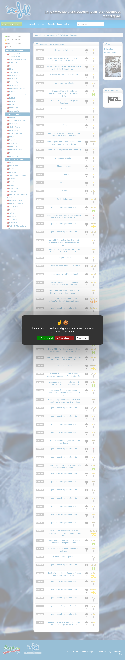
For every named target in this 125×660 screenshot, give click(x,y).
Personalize (82, 338)
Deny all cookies (65, 338)
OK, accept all (46, 338)
